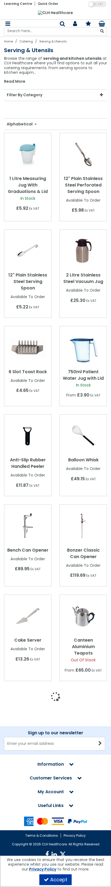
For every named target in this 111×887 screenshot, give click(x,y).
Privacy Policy (75, 835)
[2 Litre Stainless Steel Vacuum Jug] (83, 250)
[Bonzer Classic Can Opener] (83, 525)
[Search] (102, 31)
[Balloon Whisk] (83, 435)
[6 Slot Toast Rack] (27, 347)
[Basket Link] (102, 24)
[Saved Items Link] (88, 24)
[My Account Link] (75, 24)
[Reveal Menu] (7, 24)
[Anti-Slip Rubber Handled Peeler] (27, 435)
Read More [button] (14, 81)
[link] (47, 854)
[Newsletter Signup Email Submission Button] (100, 744)
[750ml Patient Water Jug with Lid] (83, 347)
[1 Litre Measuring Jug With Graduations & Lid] (27, 153)
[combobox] (55, 70)
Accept (58, 879)
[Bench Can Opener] (27, 525)
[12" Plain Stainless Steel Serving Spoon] (27, 250)
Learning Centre (18, 4)
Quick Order (48, 4)
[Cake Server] (27, 615)
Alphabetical (20, 124)
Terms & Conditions (41, 835)
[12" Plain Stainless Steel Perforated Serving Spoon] (83, 153)
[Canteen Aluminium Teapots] (83, 615)
